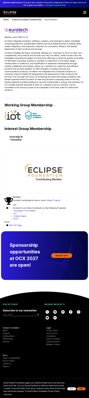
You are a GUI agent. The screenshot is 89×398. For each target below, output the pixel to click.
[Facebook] (71, 312)
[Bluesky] (55, 312)
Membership (8, 339)
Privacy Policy (52, 330)
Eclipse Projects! (53, 200)
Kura (16, 219)
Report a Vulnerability (11, 358)
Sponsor (6, 341)
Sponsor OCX (62, 255)
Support (6, 366)
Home (6, 19)
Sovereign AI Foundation (25, 210)
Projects (6, 333)
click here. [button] (8, 394)
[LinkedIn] (55, 317)
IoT (15, 213)
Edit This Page (15, 225)
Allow (81, 389)
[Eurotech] (44, 32)
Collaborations (8, 336)
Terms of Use (51, 333)
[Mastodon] (63, 312)
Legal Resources (53, 341)
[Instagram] (78, 312)
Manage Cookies (53, 344)
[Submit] (38, 314)
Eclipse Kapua (20, 216)
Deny (71, 389)
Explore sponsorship (56, 5)
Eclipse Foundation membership (26, 19)
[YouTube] (47, 317)
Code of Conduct (53, 339)
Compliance (51, 336)
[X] (47, 312)
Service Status (9, 361)
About (5, 330)
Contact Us (7, 363)
